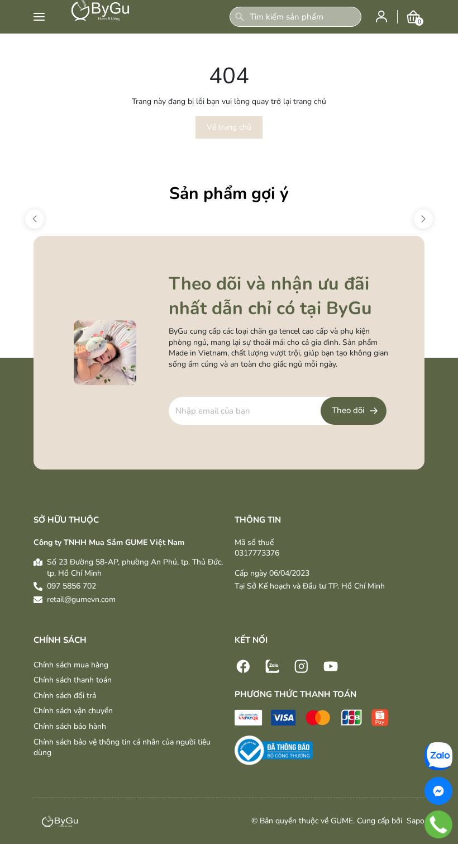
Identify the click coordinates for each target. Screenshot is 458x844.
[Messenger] (438, 791)
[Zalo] (273, 665)
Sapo (414, 820)
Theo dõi (348, 410)
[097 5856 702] (438, 824)
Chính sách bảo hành (70, 726)
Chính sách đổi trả (65, 695)
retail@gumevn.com (81, 599)
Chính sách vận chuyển (73, 710)
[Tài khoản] (381, 16)
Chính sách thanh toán (73, 680)
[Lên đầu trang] (444, 732)
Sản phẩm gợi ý (229, 193)
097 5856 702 (71, 586)
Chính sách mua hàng (71, 665)
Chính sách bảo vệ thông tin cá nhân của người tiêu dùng (122, 747)
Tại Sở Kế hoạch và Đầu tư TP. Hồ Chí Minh (310, 586)
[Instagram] (302, 665)
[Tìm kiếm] (240, 17)
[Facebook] (243, 665)
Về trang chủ (229, 127)
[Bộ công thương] (274, 750)
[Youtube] (331, 665)
